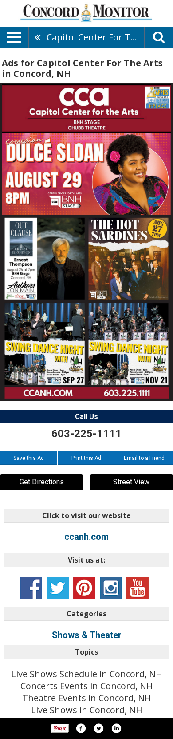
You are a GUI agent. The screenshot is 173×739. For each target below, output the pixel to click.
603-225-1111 (86, 433)
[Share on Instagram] (116, 728)
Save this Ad (28, 458)
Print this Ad (86, 458)
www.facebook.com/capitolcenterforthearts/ (31, 588)
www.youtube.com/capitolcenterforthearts (137, 588)
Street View (131, 482)
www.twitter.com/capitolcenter (58, 588)
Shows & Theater (87, 635)
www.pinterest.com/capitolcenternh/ (84, 588)
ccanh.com (86, 536)
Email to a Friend (144, 458)
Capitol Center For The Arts (95, 37)
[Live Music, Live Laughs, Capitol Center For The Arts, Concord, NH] (86, 242)
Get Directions (42, 482)
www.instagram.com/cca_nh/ (111, 588)
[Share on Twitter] (98, 728)
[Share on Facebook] (80, 728)
